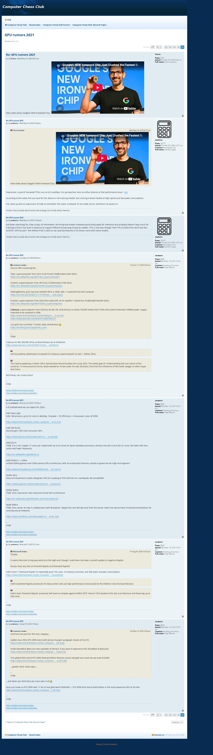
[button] (153, 47)
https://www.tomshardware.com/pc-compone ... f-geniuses (38, 651)
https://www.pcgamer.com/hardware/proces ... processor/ (33, 483)
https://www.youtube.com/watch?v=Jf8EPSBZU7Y (33, 318)
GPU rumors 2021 (19, 34)
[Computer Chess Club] (23, 7)
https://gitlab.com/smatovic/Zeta (20, 390)
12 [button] (166, 47)
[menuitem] (8, 20)
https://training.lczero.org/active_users (29, 327)
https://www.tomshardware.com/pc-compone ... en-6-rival (33, 421)
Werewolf (17, 551)
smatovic (17, 265)
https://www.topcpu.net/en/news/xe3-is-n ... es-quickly (32, 436)
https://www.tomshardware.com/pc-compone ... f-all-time (33, 690)
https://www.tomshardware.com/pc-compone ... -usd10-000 (39, 660)
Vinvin (16, 130)
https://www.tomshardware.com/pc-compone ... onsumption (34, 575)
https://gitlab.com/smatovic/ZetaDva (21, 393)
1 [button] (160, 47)
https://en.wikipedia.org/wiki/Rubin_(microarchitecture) (32, 498)
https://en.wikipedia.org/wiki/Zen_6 (22, 454)
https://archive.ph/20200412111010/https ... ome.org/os (37, 294)
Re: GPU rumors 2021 (20, 55)
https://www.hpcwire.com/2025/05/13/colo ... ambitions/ (32, 345)
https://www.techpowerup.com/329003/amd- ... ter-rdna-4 (33, 469)
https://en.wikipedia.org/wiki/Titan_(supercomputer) (35, 276)
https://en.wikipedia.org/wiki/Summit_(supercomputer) (36, 285)
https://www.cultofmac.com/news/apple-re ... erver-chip (32, 516)
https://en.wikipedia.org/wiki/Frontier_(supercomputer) (36, 303)
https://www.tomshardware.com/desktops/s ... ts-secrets (37, 315)
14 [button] (174, 47)
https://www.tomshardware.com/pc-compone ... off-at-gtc (38, 642)
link (126, 192)
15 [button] (178, 47)
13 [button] (170, 47)
